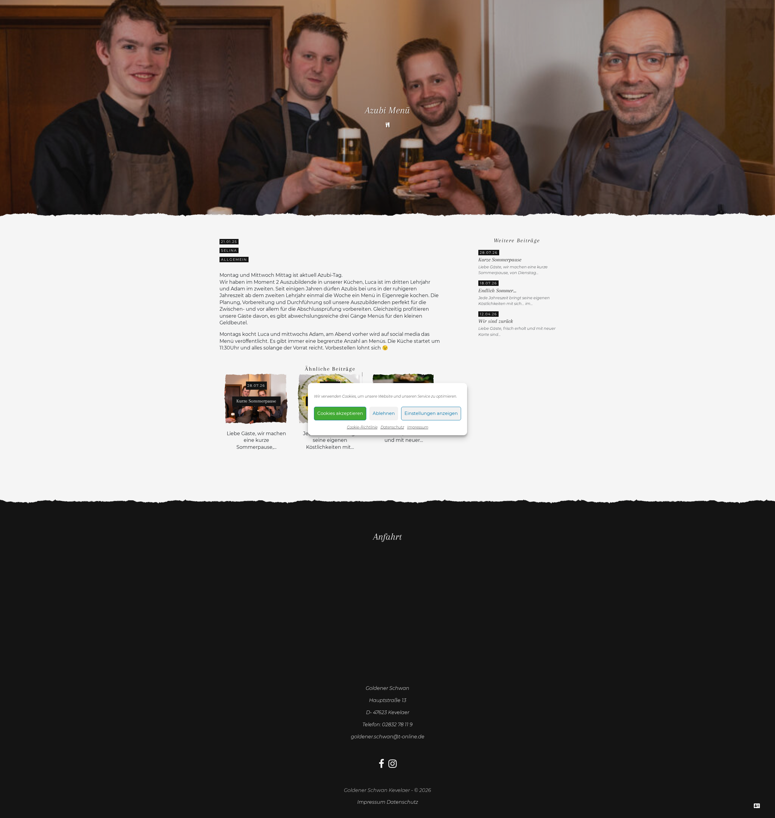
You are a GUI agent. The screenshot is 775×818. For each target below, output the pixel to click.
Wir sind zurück (495, 321)
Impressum (417, 427)
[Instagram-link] (392, 765)
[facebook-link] (381, 765)
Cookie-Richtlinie (362, 427)
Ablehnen (384, 413)
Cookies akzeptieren (340, 413)
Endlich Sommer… (497, 290)
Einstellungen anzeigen (431, 413)
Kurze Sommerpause (499, 260)
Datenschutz (392, 427)
